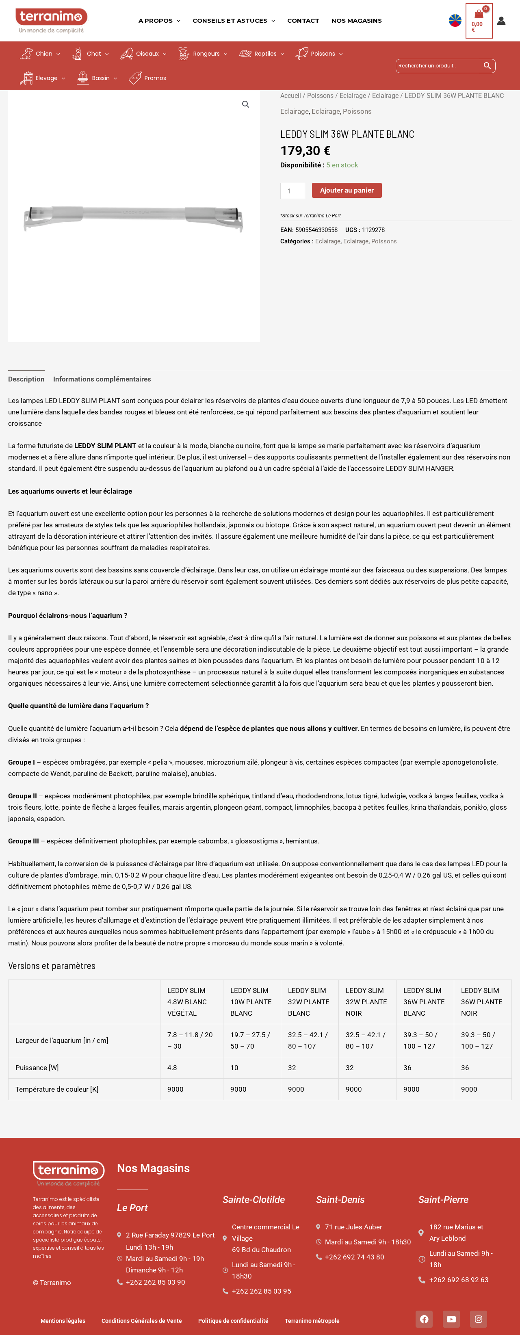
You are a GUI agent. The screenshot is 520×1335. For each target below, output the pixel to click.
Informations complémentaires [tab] (102, 379)
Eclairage (353, 96)
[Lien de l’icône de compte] (501, 20)
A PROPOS (156, 20)
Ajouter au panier (347, 190)
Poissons (320, 96)
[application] (176, 21)
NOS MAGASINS (357, 20)
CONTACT (303, 20)
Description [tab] (26, 379)
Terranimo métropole (312, 1321)
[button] (245, 104)
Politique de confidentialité (233, 1321)
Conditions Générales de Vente (142, 1321)
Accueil (290, 96)
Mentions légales (63, 1321)
